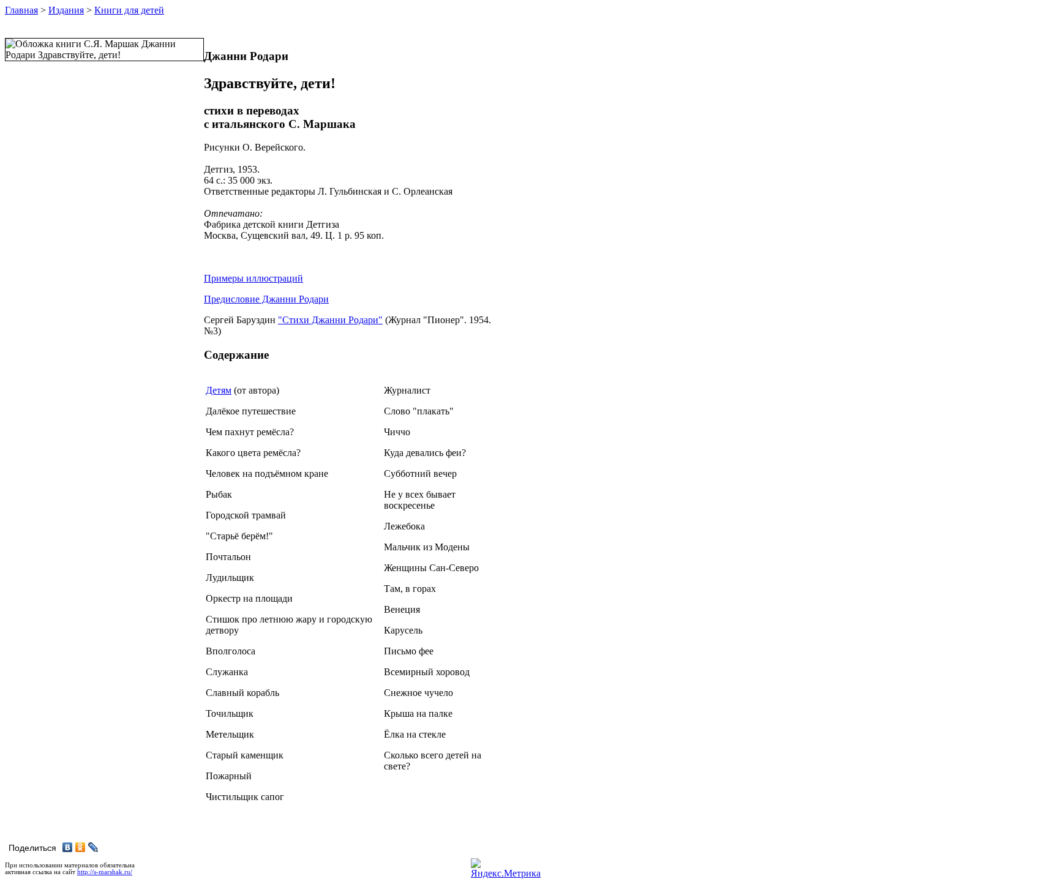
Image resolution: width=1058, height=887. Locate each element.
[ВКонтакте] (67, 847)
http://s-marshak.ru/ (104, 872)
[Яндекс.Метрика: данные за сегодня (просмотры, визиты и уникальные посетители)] (506, 868)
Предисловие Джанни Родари (266, 299)
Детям (218, 390)
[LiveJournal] (93, 847)
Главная (21, 10)
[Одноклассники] (80, 847)
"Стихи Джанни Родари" (330, 320)
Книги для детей (129, 10)
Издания (66, 10)
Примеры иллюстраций (253, 278)
